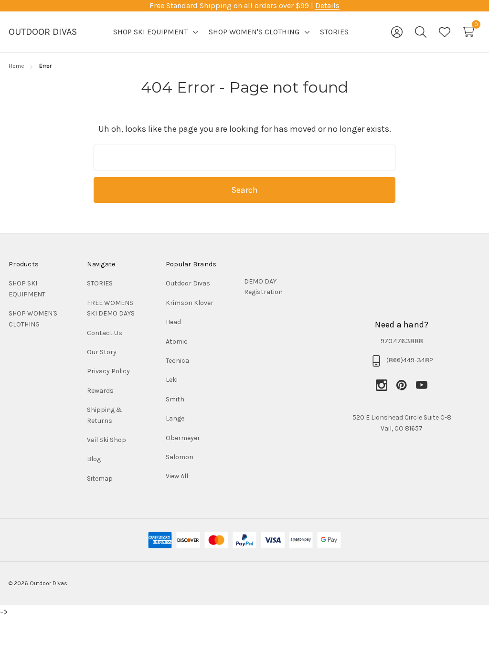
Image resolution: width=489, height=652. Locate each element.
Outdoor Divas (188, 283)
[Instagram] (386, 385)
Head (173, 322)
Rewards (100, 391)
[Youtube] (421, 385)
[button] (270, 287)
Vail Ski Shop (106, 440)
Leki (172, 380)
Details (327, 5)
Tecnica (177, 361)
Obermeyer (183, 438)
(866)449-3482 (409, 360)
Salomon (179, 457)
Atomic (177, 341)
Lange (175, 418)
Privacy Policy (108, 371)
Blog (94, 459)
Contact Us (104, 333)
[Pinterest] (406, 385)
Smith (175, 399)
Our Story (102, 352)
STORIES (100, 283)
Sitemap (100, 478)
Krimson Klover (189, 303)
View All (177, 476)
